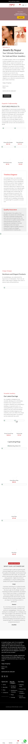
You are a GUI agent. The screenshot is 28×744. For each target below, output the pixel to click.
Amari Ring (14, 516)
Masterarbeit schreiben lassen (13, 69)
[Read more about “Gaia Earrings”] (18, 430)
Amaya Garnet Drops (8, 433)
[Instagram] (2, 676)
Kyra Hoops (20, 162)
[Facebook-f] (4, 676)
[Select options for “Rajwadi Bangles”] (18, 139)
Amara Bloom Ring (14, 480)
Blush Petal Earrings (7, 162)
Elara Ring (14, 552)
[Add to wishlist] (9, 139)
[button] (6, 159)
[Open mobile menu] (1, 5)
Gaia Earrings (19, 433)
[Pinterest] (7, 676)
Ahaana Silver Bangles (8, 142)
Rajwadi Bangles (19, 142)
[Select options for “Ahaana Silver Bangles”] (7, 139)
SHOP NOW (21, 17)
